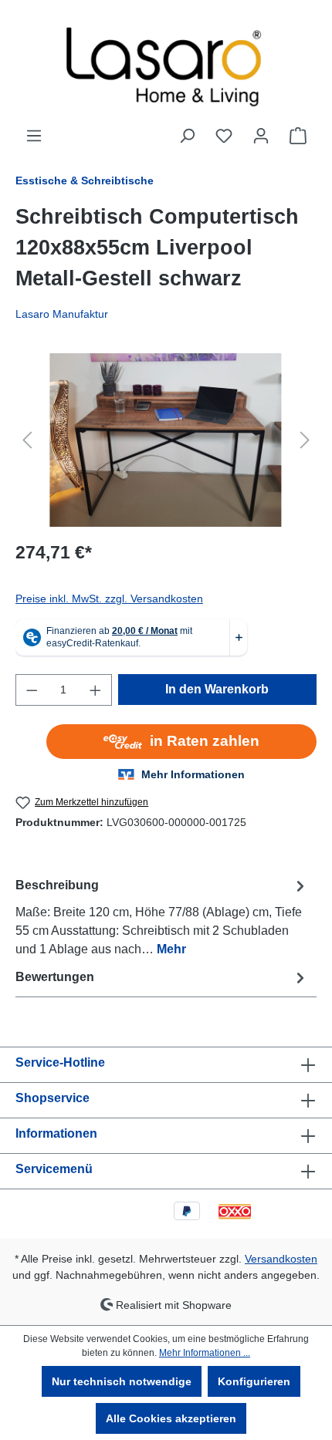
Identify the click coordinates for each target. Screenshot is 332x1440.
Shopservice (52, 1097)
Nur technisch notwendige (121, 1381)
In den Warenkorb (217, 689)
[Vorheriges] (27, 440)
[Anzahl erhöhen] (96, 690)
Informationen (56, 1133)
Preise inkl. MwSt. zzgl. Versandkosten (109, 598)
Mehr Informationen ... (204, 1352)
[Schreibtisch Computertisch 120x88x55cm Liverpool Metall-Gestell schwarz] (166, 440)
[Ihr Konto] (260, 135)
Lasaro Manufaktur (61, 314)
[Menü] (34, 135)
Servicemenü (54, 1168)
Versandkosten (281, 1259)
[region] (166, 440)
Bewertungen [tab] (54, 976)
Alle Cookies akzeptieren (171, 1418)
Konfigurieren (254, 1381)
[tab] (162, 917)
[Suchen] (186, 135)
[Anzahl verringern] (31, 690)
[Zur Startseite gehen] (166, 63)
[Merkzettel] (223, 135)
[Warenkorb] (298, 135)
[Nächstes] (305, 440)
